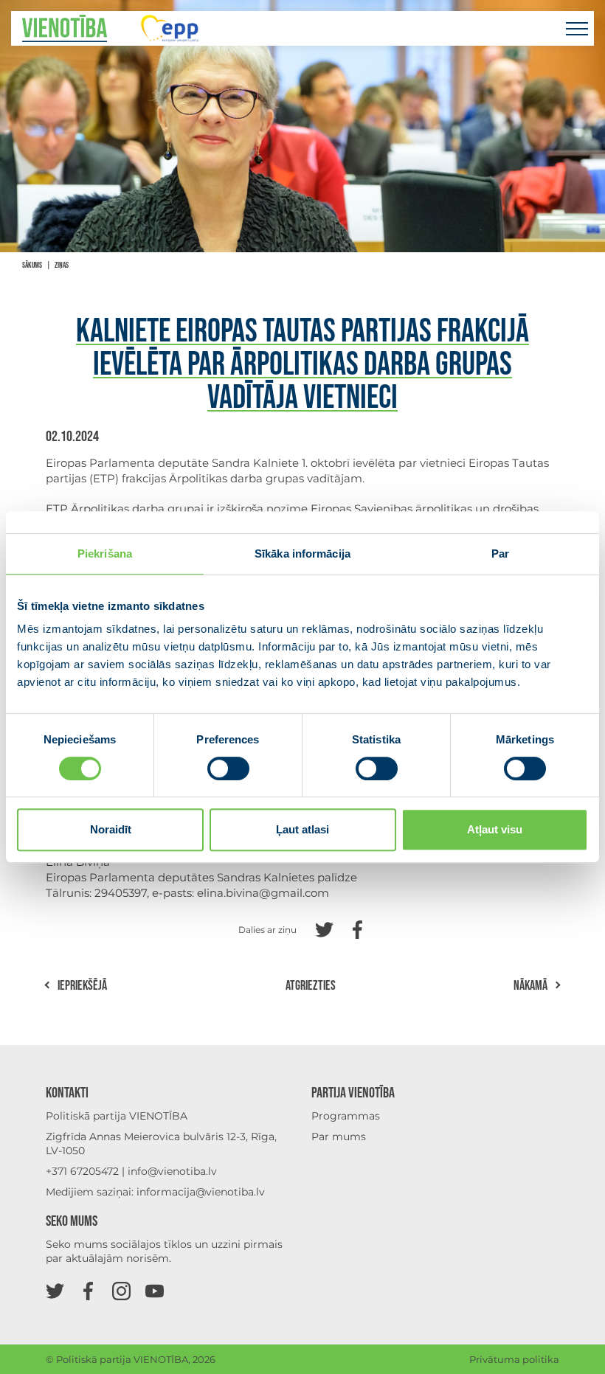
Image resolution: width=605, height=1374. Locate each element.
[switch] (228, 768)
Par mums (338, 1136)
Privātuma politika (514, 1359)
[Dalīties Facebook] (357, 928)
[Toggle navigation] (576, 28)
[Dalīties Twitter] (324, 928)
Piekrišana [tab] (104, 553)
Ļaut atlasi (302, 829)
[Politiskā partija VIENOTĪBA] (64, 28)
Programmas (345, 1116)
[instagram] (121, 1290)
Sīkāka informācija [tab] (302, 553)
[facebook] (88, 1290)
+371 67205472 (82, 1171)
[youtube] (154, 1290)
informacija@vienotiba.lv (200, 1191)
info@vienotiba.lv (172, 1171)
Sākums (32, 265)
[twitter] (55, 1290)
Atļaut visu (494, 829)
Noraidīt (110, 829)
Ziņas (62, 265)
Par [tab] (500, 553)
